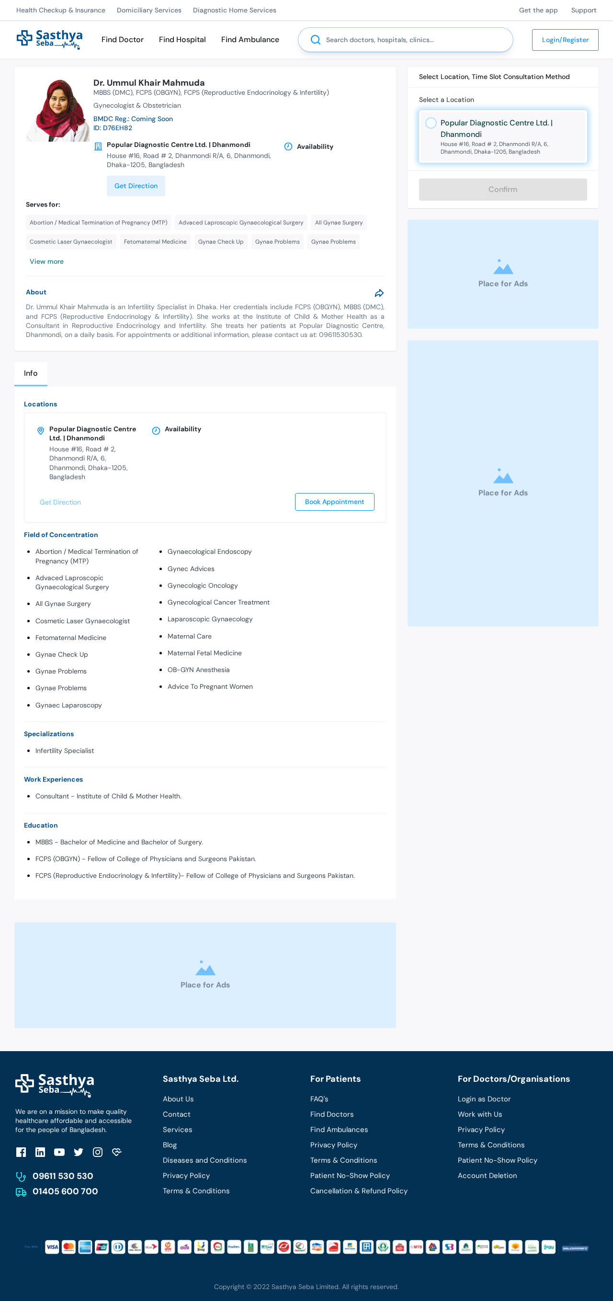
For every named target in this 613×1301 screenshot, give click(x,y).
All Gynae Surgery (63, 603)
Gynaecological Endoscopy (210, 551)
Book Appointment (334, 501)
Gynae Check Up (61, 654)
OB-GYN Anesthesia (199, 669)
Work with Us (480, 1114)
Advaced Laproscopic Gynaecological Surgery (72, 582)
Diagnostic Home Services (234, 10)
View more (47, 261)
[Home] (49, 39)
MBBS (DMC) (113, 92)
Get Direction (136, 185)
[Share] (379, 293)
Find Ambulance (250, 39)
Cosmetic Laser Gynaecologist (82, 621)
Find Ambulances (339, 1129)
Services (178, 1129)
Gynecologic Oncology (203, 585)
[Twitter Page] (78, 1152)
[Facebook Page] (21, 1152)
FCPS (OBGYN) (158, 92)
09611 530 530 (63, 1176)
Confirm (503, 189)
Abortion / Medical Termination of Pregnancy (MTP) (86, 556)
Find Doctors (332, 1114)
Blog (170, 1145)
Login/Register (565, 39)
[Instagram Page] (97, 1152)
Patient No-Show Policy (350, 1175)
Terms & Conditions (196, 1191)
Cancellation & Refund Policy (359, 1191)
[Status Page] (117, 1152)
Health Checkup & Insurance (60, 10)
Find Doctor (123, 39)
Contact (177, 1114)
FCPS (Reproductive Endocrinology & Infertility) (256, 92)
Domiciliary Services (149, 10)
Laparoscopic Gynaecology (210, 619)
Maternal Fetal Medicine (205, 653)
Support (584, 10)
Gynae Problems (61, 671)
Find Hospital (182, 39)
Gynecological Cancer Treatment (219, 602)
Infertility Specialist (64, 750)
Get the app (538, 10)
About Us (178, 1099)
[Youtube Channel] (59, 1152)
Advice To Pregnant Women (210, 686)
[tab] (30, 374)
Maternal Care (190, 636)
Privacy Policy (186, 1175)
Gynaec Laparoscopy (68, 705)
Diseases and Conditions (205, 1160)
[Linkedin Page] (40, 1152)
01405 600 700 (65, 1191)
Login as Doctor (484, 1099)
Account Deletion (487, 1175)
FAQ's (319, 1099)
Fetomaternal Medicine (70, 637)
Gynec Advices (191, 568)
